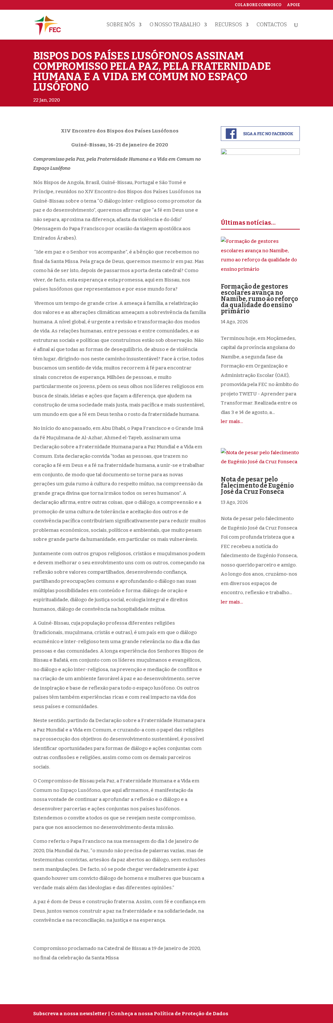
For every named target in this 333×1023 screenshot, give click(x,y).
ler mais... (232, 421)
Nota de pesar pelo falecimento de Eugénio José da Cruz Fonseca (257, 485)
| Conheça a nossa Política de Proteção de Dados (168, 1014)
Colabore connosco (258, 5)
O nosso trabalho (175, 25)
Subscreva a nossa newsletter (70, 1014)
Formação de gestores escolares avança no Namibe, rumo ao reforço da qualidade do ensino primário (259, 299)
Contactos (272, 25)
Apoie (293, 5)
